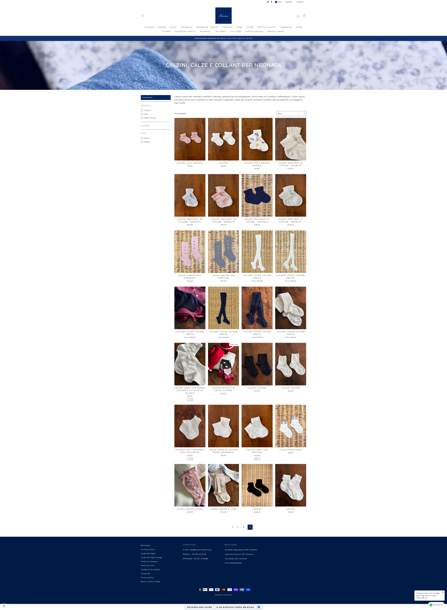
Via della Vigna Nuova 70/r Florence (241, 550)
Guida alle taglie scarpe (151, 557)
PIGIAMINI (205, 31)
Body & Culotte (267, 27)
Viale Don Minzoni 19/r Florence (239, 554)
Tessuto (145, 105)
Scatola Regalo (254, 31)
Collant (147, 142)
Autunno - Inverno (155, 27)
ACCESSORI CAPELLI (185, 31)
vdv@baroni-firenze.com (201, 550)
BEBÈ (239, 27)
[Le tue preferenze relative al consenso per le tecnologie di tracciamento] (4, 606)
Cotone (147, 110)
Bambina (148, 97)
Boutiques (145, 545)
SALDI (173, 27)
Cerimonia (186, 27)
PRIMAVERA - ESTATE (207, 27)
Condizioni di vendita (150, 569)
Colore (145, 125)
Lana (146, 114)
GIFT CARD (235, 31)
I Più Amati (220, 31)
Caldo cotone (150, 118)
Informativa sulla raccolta (199, 607)
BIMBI (299, 27)
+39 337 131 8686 (200, 558)
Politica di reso (147, 565)
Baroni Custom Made (150, 582)
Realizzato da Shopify (223, 595)
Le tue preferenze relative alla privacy (235, 607)
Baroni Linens (276, 31)
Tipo (143, 133)
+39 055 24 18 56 (198, 554)
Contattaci (145, 574)
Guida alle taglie (148, 553)
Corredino (286, 27)
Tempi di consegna (149, 561)
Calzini (147, 138)
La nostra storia (148, 549)
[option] (223, 38)
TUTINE (250, 27)
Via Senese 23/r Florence (236, 558)
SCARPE (167, 31)
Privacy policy (147, 577)
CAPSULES (227, 27)
